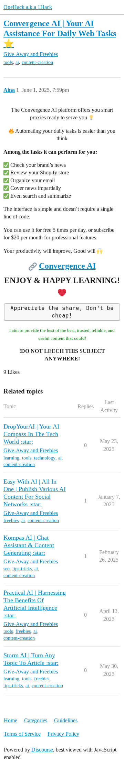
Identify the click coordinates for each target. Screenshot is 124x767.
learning (11, 458)
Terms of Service (22, 734)
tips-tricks (22, 568)
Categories (35, 720)
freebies (11, 520)
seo (6, 568)
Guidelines (66, 720)
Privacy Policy (63, 734)
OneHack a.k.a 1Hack (27, 7)
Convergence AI (67, 265)
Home (10, 720)
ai (17, 62)
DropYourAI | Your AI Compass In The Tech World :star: (31, 434)
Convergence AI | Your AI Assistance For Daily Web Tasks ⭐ (59, 33)
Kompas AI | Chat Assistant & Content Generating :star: (28, 545)
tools (8, 62)
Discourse (42, 750)
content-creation (37, 62)
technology (44, 458)
